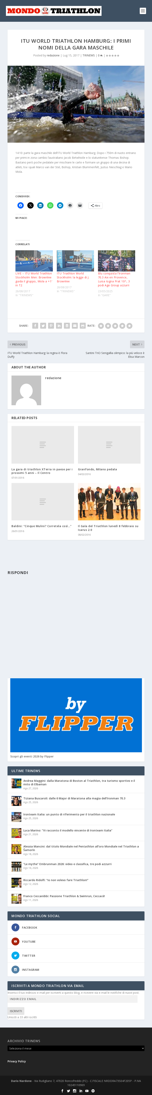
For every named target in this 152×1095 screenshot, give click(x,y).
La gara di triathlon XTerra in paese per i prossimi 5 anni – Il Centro (41, 471)
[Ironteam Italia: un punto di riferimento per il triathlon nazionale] (16, 817)
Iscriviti (16, 1011)
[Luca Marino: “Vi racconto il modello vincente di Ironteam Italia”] (16, 833)
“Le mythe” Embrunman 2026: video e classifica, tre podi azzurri (67, 864)
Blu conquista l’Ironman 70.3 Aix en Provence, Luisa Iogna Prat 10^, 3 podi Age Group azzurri (114, 279)
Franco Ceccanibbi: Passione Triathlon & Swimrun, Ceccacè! (64, 896)
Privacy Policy (17, 1061)
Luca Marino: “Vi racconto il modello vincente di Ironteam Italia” (67, 830)
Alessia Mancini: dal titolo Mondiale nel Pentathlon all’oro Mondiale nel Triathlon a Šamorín (81, 848)
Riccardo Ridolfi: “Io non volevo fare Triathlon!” (55, 880)
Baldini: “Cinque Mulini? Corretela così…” (41, 526)
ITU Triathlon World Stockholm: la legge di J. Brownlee (73, 277)
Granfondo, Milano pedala (97, 469)
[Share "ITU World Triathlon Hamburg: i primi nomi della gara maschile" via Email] (75, 326)
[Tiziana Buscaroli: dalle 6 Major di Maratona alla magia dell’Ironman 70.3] (16, 801)
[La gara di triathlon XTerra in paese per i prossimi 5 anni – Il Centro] (42, 444)
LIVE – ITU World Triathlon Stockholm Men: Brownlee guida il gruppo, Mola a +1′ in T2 (33, 279)
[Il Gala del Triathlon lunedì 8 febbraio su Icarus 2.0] (109, 501)
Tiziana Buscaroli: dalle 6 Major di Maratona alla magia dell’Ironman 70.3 (74, 798)
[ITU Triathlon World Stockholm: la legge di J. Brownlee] (75, 261)
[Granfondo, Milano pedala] (109, 444)
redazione (53, 55)
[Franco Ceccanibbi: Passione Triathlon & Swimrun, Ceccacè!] (16, 899)
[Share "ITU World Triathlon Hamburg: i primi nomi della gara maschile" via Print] (83, 326)
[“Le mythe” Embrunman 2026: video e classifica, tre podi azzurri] (16, 867)
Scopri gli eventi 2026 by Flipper (32, 756)
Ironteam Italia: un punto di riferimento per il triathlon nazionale (69, 814)
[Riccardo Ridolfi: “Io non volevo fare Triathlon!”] (16, 883)
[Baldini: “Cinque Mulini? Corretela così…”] (42, 501)
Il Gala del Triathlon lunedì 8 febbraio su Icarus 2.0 (108, 527)
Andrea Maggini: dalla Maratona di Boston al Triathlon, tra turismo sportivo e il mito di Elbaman (79, 782)
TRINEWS (89, 55)
